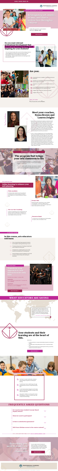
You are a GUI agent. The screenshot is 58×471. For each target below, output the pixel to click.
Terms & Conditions (32, 470)
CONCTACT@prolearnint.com (37, 433)
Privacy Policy (38, 470)
